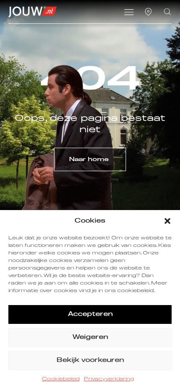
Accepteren (90, 314)
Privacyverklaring (109, 379)
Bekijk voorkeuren (90, 360)
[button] (167, 221)
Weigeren (90, 337)
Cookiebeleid (61, 379)
